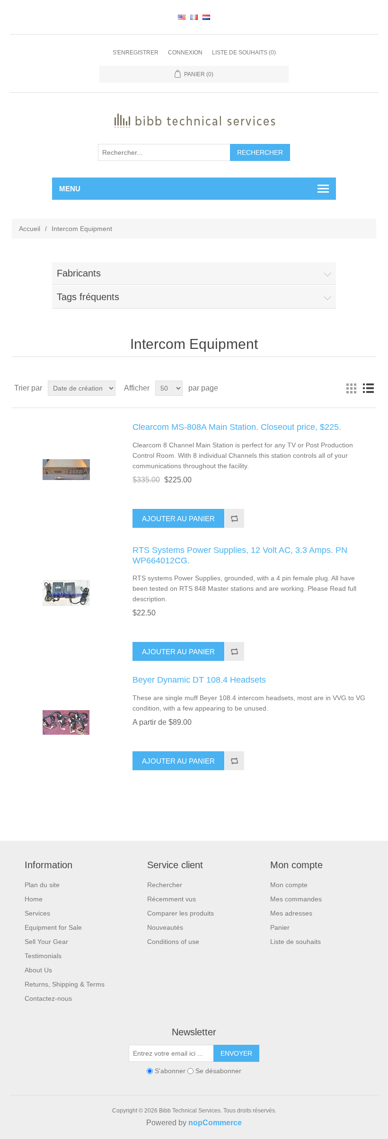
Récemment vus (171, 899)
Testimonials (43, 956)
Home (34, 899)
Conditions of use (173, 941)
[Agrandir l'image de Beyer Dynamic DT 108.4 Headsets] (66, 722)
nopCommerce (215, 1123)
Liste (368, 388)
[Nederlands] (206, 17)
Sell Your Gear (46, 941)
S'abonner (170, 1071)
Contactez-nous (48, 998)
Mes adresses (291, 913)
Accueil (29, 228)
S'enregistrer (136, 52)
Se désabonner (218, 1071)
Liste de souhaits (295, 941)
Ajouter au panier (178, 519)
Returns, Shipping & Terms (65, 984)
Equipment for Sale (53, 927)
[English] (181, 17)
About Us (38, 970)
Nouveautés (165, 927)
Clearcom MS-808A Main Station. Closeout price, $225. (236, 427)
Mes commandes (296, 899)
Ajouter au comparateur (234, 518)
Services (37, 913)
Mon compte (289, 885)
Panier (280, 927)
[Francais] (194, 17)
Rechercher (260, 152)
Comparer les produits (180, 913)
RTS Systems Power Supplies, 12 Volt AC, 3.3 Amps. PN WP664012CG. (239, 555)
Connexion (185, 52)
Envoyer (236, 1053)
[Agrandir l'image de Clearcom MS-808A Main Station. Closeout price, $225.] (66, 470)
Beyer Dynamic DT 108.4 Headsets (199, 680)
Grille (351, 388)
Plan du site (42, 885)
